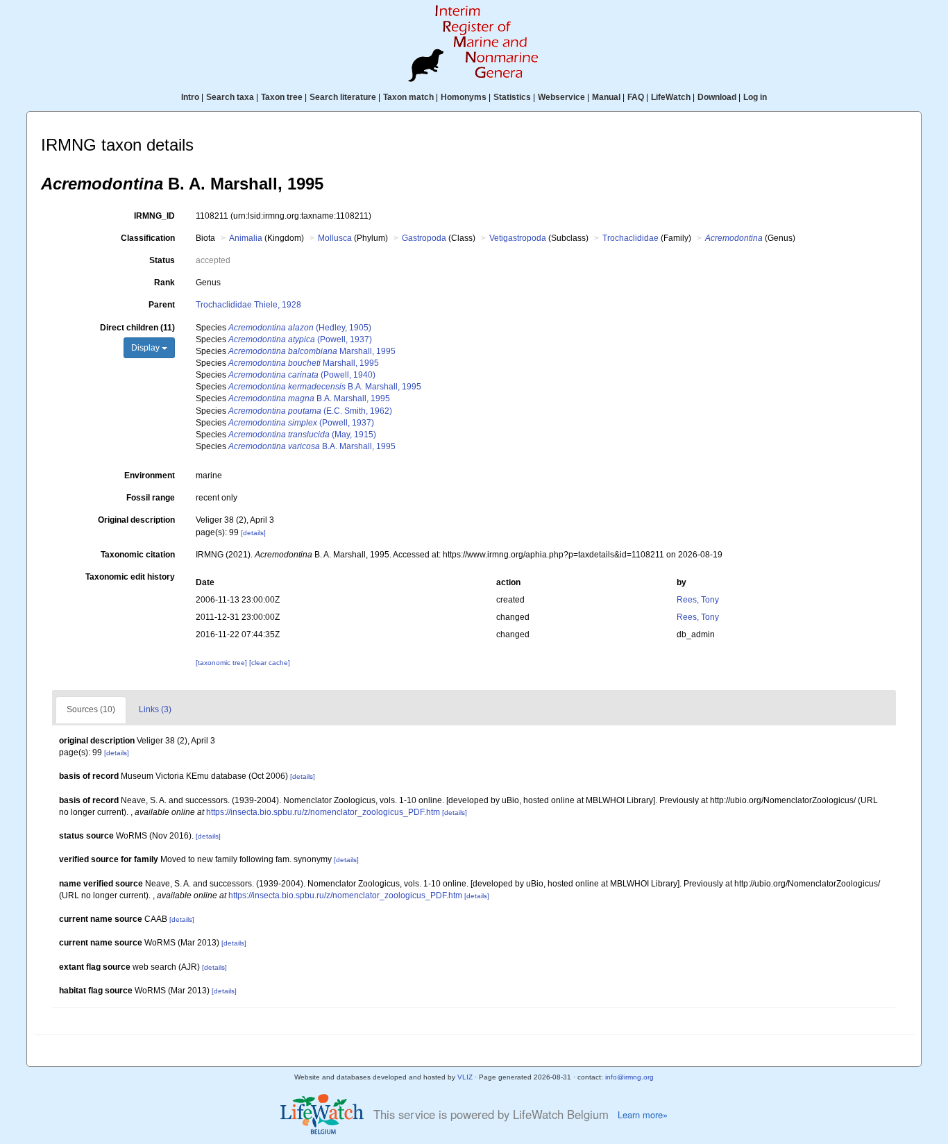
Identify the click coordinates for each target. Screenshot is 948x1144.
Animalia (245, 238)
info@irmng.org (629, 1077)
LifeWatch (671, 97)
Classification (148, 238)
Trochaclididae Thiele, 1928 (248, 305)
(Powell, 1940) (301, 375)
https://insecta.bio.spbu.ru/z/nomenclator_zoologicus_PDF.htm (323, 812)
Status (162, 260)
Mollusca (335, 238)
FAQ (635, 97)
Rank (164, 282)
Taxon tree (282, 97)
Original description (136, 520)
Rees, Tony (698, 600)
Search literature (343, 97)
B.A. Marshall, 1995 (324, 387)
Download (716, 97)
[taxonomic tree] (222, 662)
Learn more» (643, 1115)
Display (146, 348)
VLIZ (465, 1077)
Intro (190, 97)
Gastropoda (424, 238)
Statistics (512, 97)
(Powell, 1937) (300, 339)
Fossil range (150, 498)
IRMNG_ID (154, 216)
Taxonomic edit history (130, 577)
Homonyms (463, 97)
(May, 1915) (302, 434)
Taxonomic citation (138, 555)
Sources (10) (91, 709)
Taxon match (408, 97)
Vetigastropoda (517, 238)
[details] (253, 533)
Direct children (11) (137, 328)
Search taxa (230, 97)
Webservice (561, 97)
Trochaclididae (630, 238)
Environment (149, 475)
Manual (606, 97)
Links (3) (155, 709)
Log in (755, 97)
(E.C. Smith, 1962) (310, 411)
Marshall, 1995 (312, 351)
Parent (162, 305)
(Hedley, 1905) (299, 328)
